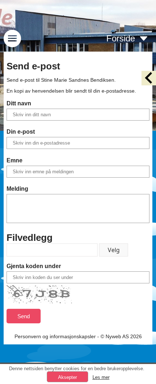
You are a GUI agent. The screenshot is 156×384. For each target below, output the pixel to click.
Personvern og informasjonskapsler (55, 336)
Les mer (101, 377)
